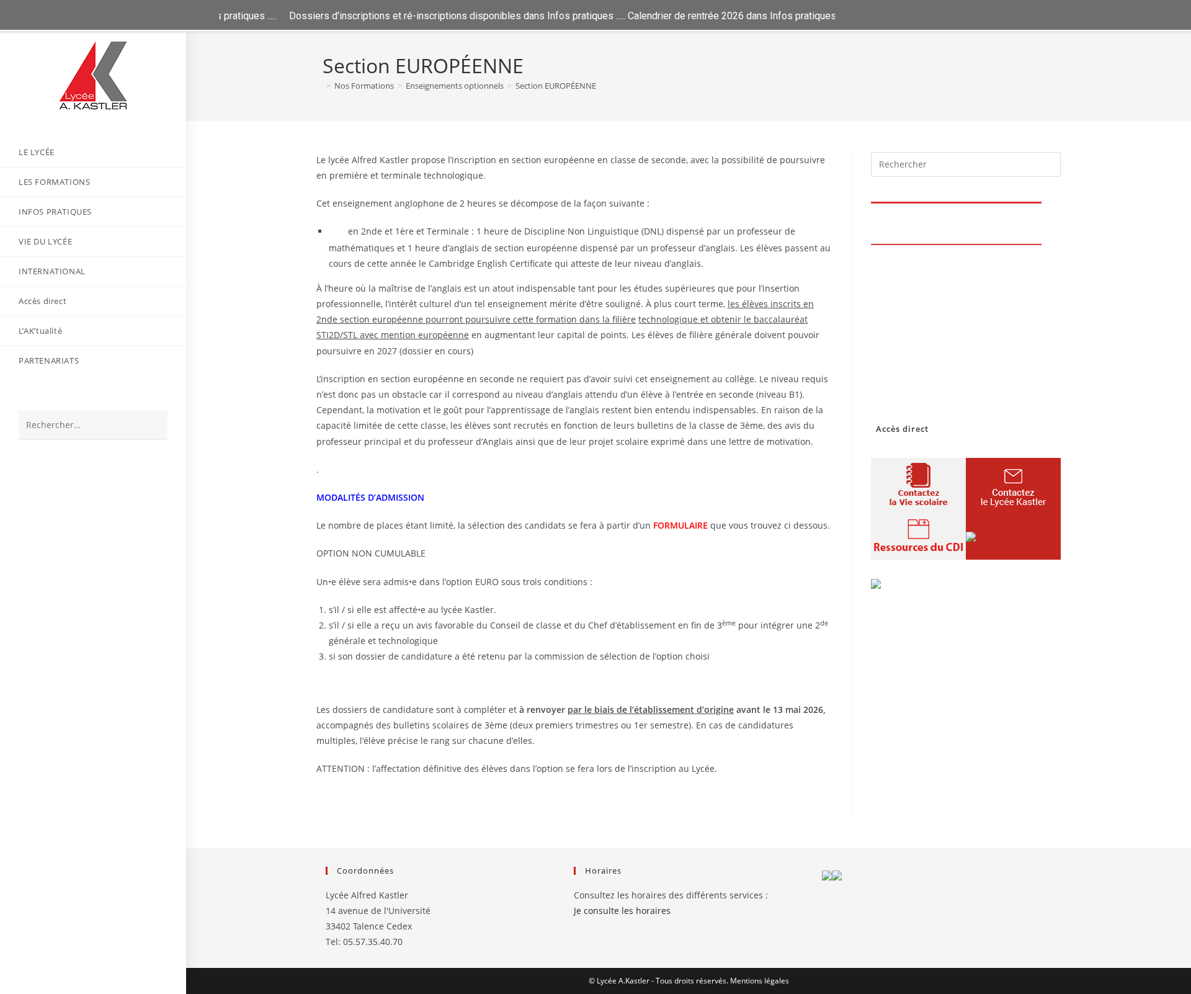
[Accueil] (319, 85)
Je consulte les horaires (622, 910)
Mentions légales (759, 980)
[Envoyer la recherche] (151, 425)
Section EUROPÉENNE (555, 85)
